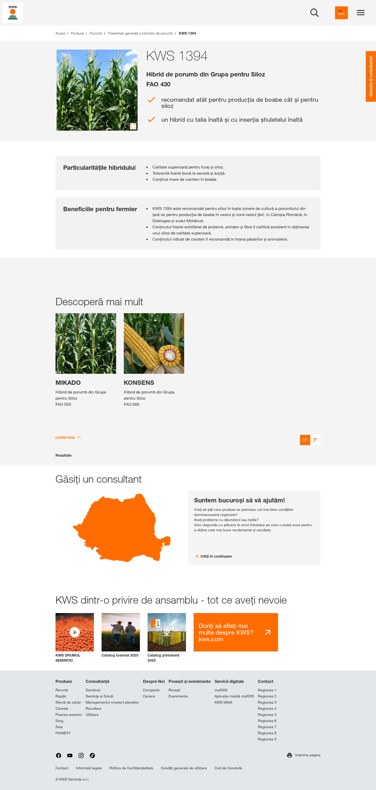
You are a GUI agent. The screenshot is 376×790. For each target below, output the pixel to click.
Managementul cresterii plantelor (112, 702)
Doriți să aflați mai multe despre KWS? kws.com (226, 632)
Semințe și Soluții (99, 696)
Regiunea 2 (267, 696)
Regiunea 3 (267, 702)
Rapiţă (61, 696)
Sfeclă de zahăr (68, 702)
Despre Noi (154, 681)
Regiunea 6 (267, 720)
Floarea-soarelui (69, 714)
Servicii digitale (229, 681)
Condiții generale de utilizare (184, 768)
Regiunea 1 (267, 690)
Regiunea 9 (267, 739)
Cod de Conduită (228, 768)
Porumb (62, 690)
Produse (64, 681)
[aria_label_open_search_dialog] (314, 13)
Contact (265, 681)
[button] (75, 638)
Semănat (93, 690)
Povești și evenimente (190, 681)
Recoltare (94, 708)
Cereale (62, 708)
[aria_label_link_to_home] (13, 12)
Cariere (149, 696)
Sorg (59, 720)
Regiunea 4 (267, 708)
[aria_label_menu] (361, 13)
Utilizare (92, 714)
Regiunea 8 (267, 733)
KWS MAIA (223, 702)
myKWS (221, 690)
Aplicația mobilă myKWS (234, 696)
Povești (174, 690)
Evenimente (178, 696)
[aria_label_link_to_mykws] (341, 12)
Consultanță (97, 681)
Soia (59, 727)
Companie (151, 690)
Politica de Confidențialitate (131, 768)
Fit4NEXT (63, 733)
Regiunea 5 (267, 714)
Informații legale (89, 768)
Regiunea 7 (267, 727)
